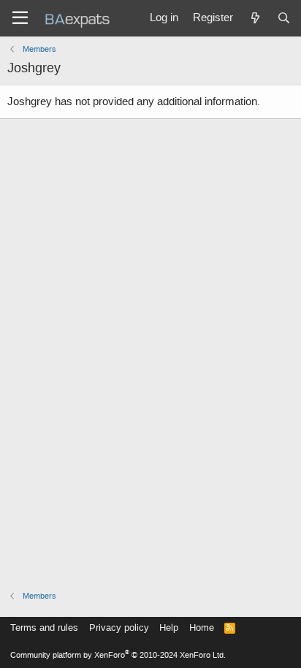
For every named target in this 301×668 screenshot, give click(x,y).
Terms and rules (44, 627)
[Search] (284, 18)
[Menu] (20, 18)
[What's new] (254, 18)
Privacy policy (119, 627)
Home (201, 627)
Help (168, 627)
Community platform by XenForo (118, 655)
